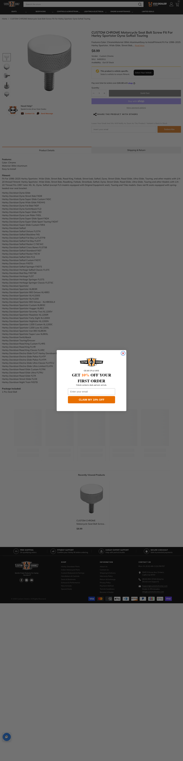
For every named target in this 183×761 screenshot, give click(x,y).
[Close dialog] (123, 353)
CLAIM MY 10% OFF (91, 399)
